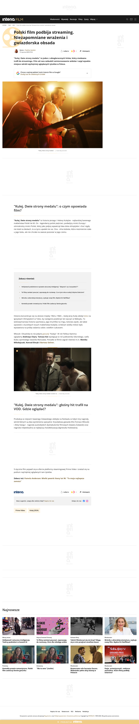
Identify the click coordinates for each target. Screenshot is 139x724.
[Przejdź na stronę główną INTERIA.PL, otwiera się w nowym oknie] (8, 19)
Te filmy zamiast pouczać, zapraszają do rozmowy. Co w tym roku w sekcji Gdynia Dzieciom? (53, 292)
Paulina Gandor (30, 50)
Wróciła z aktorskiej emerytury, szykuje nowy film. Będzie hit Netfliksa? (46, 298)
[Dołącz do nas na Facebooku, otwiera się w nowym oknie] (83, 501)
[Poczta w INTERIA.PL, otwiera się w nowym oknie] (131, 19)
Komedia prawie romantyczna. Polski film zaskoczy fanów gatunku (44, 304)
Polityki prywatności (60, 716)
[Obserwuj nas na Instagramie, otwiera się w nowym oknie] (87, 501)
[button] (54, 19)
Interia (4, 25)
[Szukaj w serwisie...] (127, 19)
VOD (14, 25)
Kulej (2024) (34, 510)
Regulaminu (47, 716)
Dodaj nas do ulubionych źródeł (40, 74)
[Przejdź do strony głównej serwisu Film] (19, 19)
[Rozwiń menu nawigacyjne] (135, 19)
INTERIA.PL (91, 716)
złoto (86, 316)
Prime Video (20, 510)
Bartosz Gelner (47, 342)
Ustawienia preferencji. (73, 716)
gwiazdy (45, 334)
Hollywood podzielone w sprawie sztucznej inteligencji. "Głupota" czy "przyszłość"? (50, 287)
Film (9, 25)
